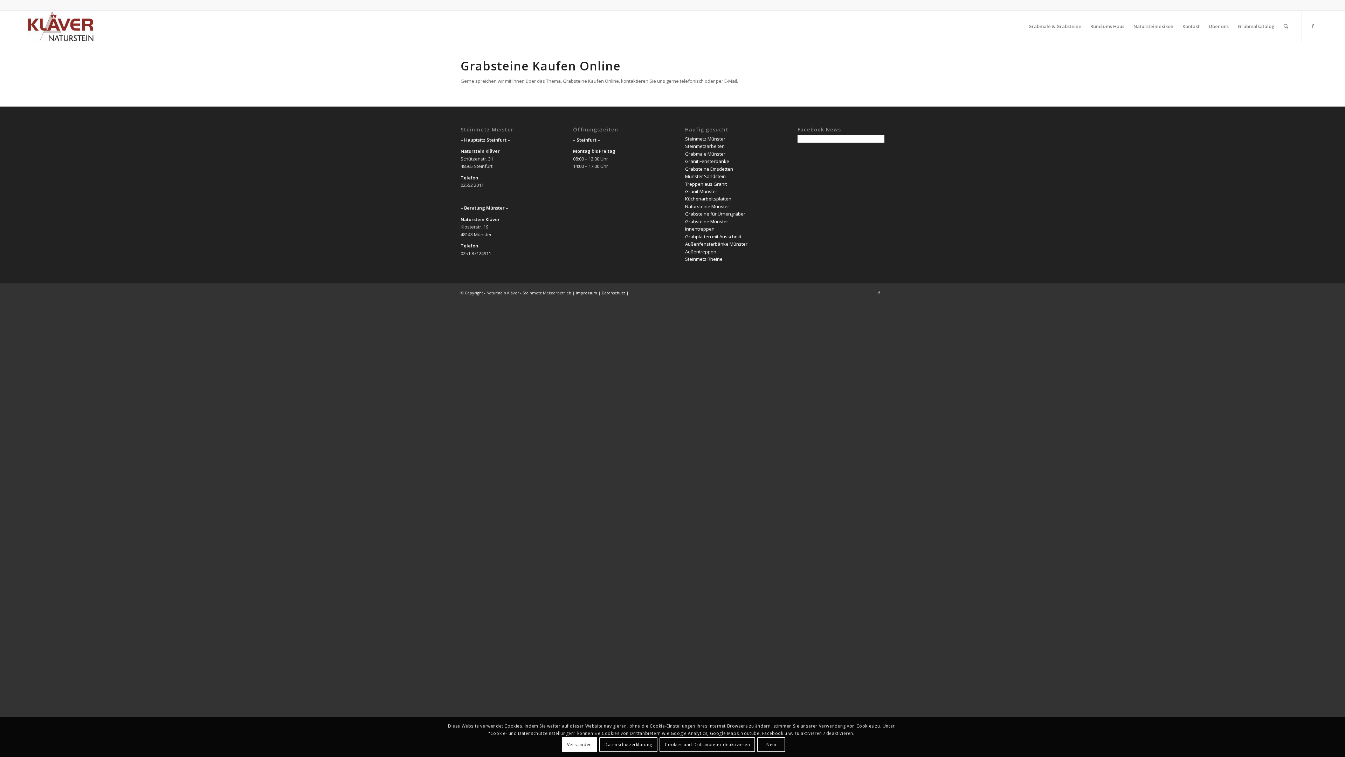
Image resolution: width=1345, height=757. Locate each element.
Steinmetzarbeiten (705, 146)
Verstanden (579, 745)
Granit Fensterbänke (707, 161)
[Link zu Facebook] (1313, 26)
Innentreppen (700, 229)
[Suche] (1286, 26)
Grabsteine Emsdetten (709, 169)
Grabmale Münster (705, 154)
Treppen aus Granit (706, 184)
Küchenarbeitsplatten (708, 199)
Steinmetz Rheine (704, 259)
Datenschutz (613, 292)
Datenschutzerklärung (628, 745)
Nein (771, 745)
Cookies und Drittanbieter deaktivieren (707, 745)
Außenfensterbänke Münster (716, 244)
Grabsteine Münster (706, 221)
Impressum (586, 292)
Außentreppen (700, 251)
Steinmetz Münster (705, 139)
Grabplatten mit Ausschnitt (713, 236)
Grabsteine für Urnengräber (715, 214)
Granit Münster (701, 191)
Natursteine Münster (707, 206)
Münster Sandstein (705, 176)
